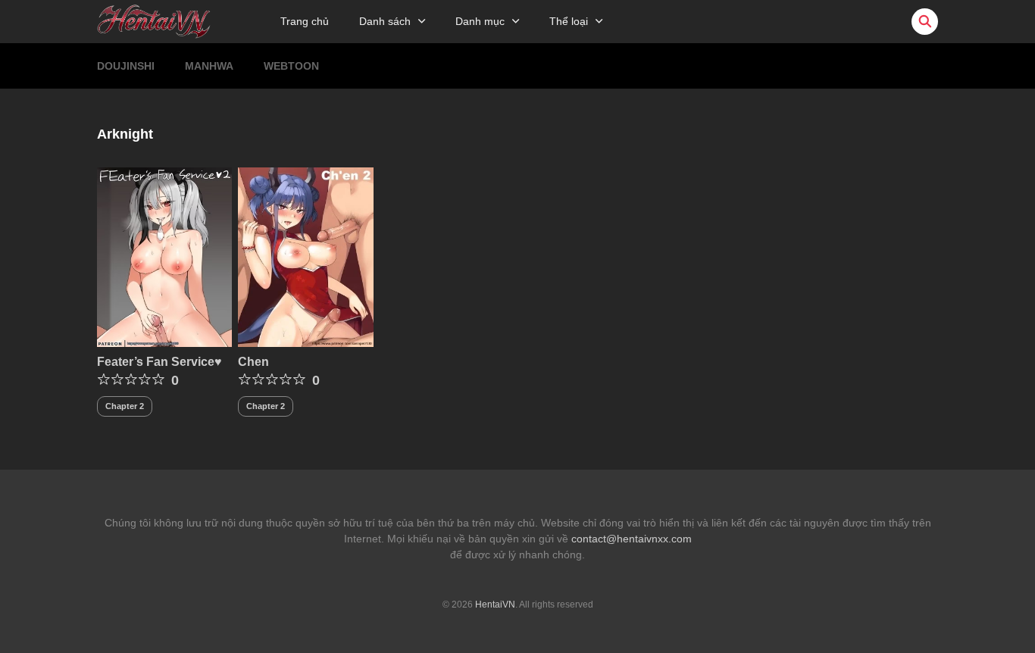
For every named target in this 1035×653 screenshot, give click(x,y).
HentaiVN (495, 604)
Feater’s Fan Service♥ (159, 361)
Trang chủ (304, 21)
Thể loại (568, 21)
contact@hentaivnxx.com (631, 539)
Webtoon (291, 66)
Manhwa (209, 66)
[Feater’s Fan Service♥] (164, 256)
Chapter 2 (124, 406)
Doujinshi (126, 66)
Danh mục (480, 21)
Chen (253, 361)
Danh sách (385, 21)
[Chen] (305, 256)
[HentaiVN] (154, 20)
